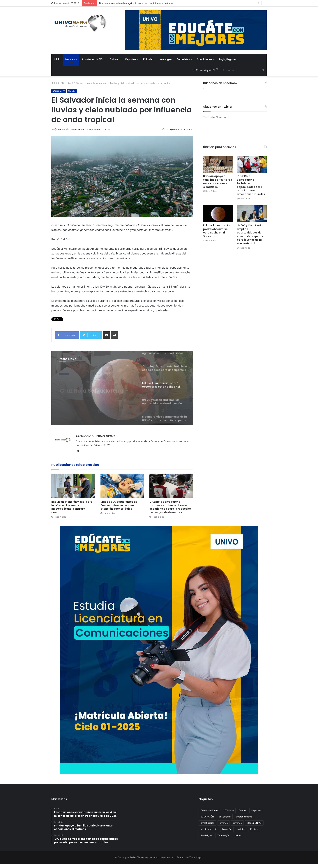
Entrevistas (183, 59)
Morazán (227, 829)
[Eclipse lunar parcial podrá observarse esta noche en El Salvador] (218, 213)
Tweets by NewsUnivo (216, 117)
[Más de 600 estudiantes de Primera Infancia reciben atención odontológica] (122, 486)
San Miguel (206, 835)
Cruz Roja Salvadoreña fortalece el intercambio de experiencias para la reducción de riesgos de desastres (170, 507)
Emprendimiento (244, 816)
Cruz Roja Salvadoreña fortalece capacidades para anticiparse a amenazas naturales (147, 3)
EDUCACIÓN (207, 816)
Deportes (130, 59)
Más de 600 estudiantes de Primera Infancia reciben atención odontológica (118, 505)
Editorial (147, 59)
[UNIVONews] (79, 23)
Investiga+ (166, 59)
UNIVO (237, 835)
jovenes (224, 822)
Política (254, 829)
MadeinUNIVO (254, 822)
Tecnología (223, 835)
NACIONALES (58, 91)
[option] (122, 388)
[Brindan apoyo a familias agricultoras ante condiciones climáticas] (218, 164)
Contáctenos (204, 59)
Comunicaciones (209, 810)
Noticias (70, 59)
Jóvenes (237, 822)
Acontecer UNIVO (92, 59)
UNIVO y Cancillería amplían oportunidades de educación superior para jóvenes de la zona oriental (250, 234)
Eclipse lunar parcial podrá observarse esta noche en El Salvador (216, 231)
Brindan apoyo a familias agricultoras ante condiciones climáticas (217, 181)
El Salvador (225, 816)
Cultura (114, 59)
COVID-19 (228, 810)
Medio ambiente (209, 829)
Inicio (57, 59)
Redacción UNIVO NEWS (71, 129)
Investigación (207, 822)
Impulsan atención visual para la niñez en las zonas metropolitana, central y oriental (71, 507)
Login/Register (227, 59)
